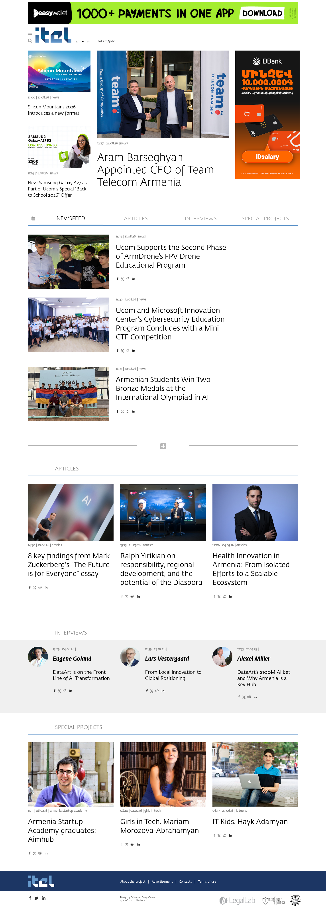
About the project (133, 881)
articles (136, 218)
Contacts (186, 881)
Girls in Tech (152, 810)
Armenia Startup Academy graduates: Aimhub (62, 831)
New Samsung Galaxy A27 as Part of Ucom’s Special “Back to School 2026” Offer (57, 189)
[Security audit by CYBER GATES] (274, 901)
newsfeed (71, 218)
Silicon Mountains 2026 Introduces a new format (53, 110)
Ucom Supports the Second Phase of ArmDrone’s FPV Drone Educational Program (171, 256)
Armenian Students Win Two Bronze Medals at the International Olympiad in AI (163, 388)
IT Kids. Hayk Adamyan (250, 822)
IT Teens (241, 810)
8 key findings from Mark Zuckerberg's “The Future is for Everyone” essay (69, 565)
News (124, 143)
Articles (57, 545)
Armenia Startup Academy (68, 810)
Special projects (265, 218)
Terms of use (207, 881)
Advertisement (163, 881)
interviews (201, 218)
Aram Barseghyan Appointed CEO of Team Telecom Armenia (155, 170)
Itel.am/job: (105, 41)
